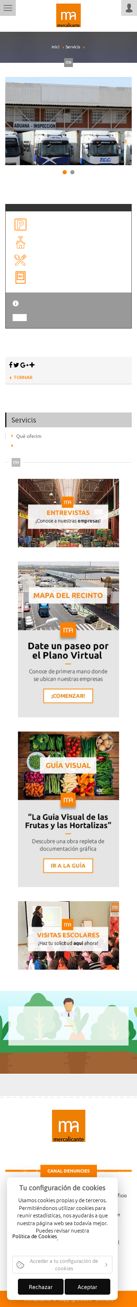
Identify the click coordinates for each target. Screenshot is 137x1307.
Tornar (23, 377)
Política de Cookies (34, 1236)
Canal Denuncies (68, 1171)
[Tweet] (16, 364)
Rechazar (41, 1287)
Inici (55, 46)
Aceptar (87, 1287)
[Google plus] (24, 364)
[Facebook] (10, 364)
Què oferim (28, 436)
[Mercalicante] (68, 14)
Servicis (73, 46)
